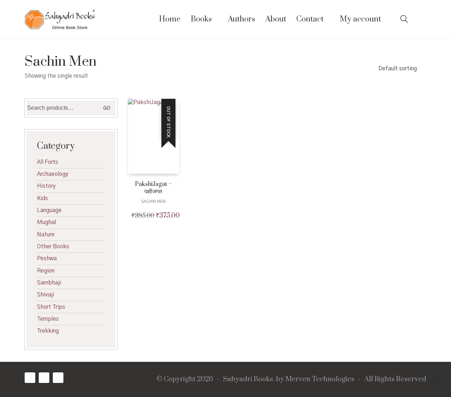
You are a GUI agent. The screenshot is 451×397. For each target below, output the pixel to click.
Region (46, 271)
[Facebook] (30, 377)
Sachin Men (153, 201)
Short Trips (51, 307)
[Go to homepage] (60, 19)
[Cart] (422, 19)
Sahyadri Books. (248, 379)
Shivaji (45, 294)
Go (106, 108)
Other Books (53, 246)
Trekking (48, 331)
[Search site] (404, 20)
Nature (46, 234)
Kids (42, 198)
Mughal (46, 222)
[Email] (58, 377)
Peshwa (47, 258)
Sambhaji (49, 283)
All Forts (47, 162)
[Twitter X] (44, 377)
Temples (48, 319)
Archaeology (52, 174)
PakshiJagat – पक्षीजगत (153, 188)
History (46, 186)
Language (49, 210)
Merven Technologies (319, 379)
